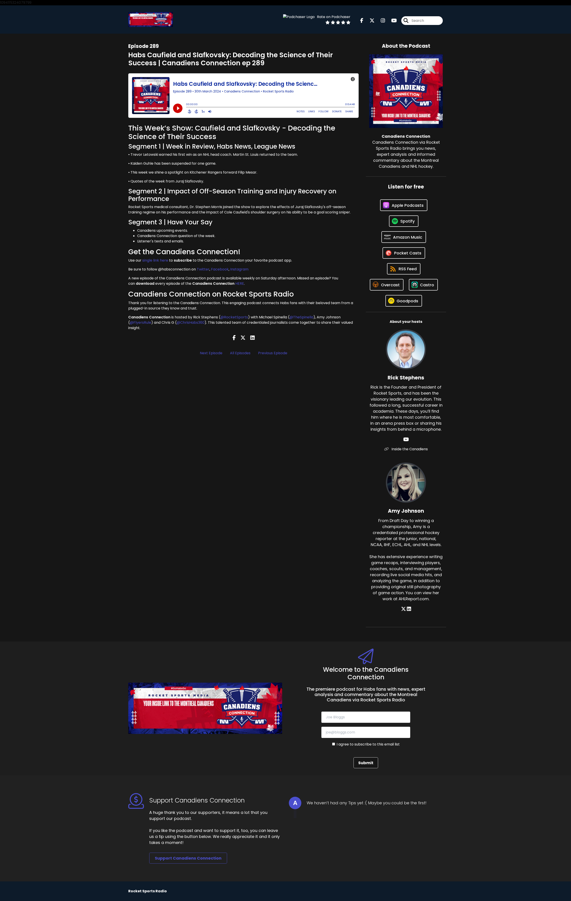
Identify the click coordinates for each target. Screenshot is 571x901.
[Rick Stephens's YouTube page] (406, 439)
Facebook (220, 269)
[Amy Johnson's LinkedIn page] (409, 609)
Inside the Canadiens (409, 449)
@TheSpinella (301, 317)
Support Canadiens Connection (188, 858)
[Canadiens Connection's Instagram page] (380, 20)
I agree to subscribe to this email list (368, 744)
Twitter (203, 269)
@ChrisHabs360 (191, 322)
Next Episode (211, 353)
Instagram (239, 269)
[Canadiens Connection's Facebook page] (361, 20)
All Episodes (240, 353)
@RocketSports (234, 317)
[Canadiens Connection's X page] (369, 20)
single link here (155, 260)
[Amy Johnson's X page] (403, 609)
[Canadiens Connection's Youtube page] (391, 20)
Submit (365, 763)
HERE (239, 283)
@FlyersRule (140, 322)
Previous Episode (272, 353)
